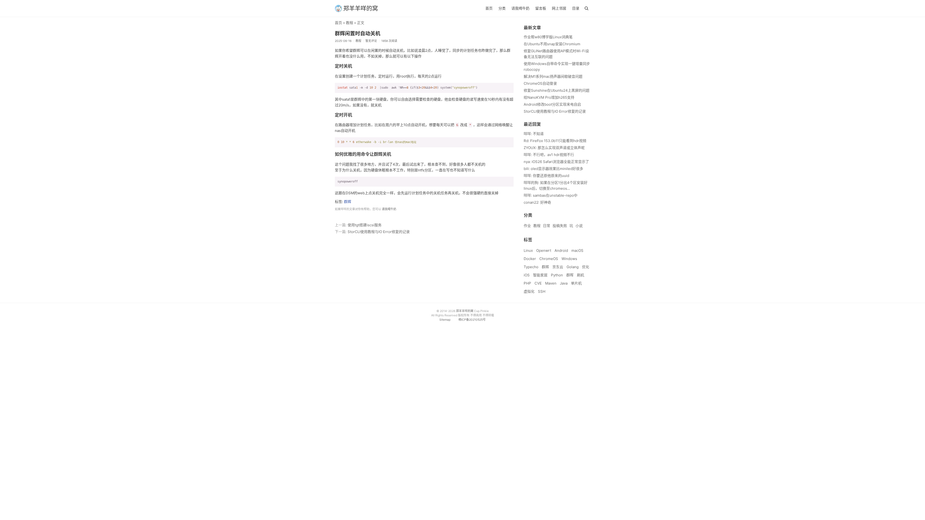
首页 (489, 8)
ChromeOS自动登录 (540, 83)
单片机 (576, 283)
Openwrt (543, 250)
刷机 (580, 275)
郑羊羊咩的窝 (360, 8)
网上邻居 (559, 8)
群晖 (570, 275)
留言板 (540, 8)
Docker (530, 258)
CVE (538, 283)
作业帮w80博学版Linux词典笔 (548, 37)
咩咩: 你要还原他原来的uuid (546, 175)
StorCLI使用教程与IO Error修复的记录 (379, 231)
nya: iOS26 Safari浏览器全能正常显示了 (556, 161)
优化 (585, 267)
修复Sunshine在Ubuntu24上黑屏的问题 (556, 90)
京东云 (557, 267)
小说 (579, 225)
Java (564, 283)
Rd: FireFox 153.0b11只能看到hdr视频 (555, 140)
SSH (541, 291)
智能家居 (540, 275)
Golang (573, 267)
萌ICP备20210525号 (472, 319)
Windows (569, 258)
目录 (575, 8)
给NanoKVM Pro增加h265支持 (549, 97)
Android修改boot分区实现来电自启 (552, 104)
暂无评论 (371, 41)
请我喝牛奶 (520, 8)
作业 (527, 225)
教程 (349, 22)
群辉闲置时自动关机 (357, 33)
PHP (527, 283)
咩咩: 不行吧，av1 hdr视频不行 (549, 154)
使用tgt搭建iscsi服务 (365, 225)
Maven (550, 283)
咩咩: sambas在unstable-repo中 (550, 195)
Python (557, 275)
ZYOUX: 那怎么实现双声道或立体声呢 (554, 147)
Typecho (531, 267)
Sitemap (444, 319)
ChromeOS (548, 258)
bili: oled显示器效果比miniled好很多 (553, 168)
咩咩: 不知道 (534, 133)
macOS (577, 250)
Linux (528, 250)
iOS (527, 275)
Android (561, 250)
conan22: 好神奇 (537, 202)
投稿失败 (560, 225)
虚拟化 (529, 291)
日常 (546, 225)
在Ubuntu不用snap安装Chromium (552, 44)
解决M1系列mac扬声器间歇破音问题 (553, 76)
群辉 (347, 201)
